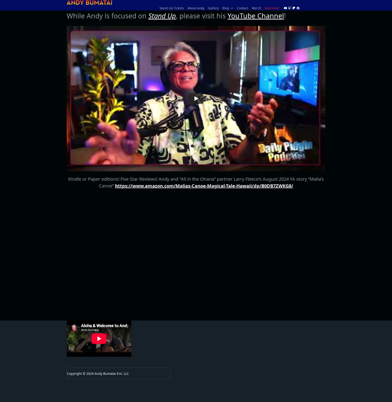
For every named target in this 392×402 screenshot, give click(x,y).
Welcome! (272, 8)
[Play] (196, 98)
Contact (242, 8)
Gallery (213, 8)
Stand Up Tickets (171, 8)
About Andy (196, 8)
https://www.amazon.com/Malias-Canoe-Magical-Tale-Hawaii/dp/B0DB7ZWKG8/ (204, 186)
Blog (225, 8)
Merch (256, 8)
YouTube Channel (256, 15)
